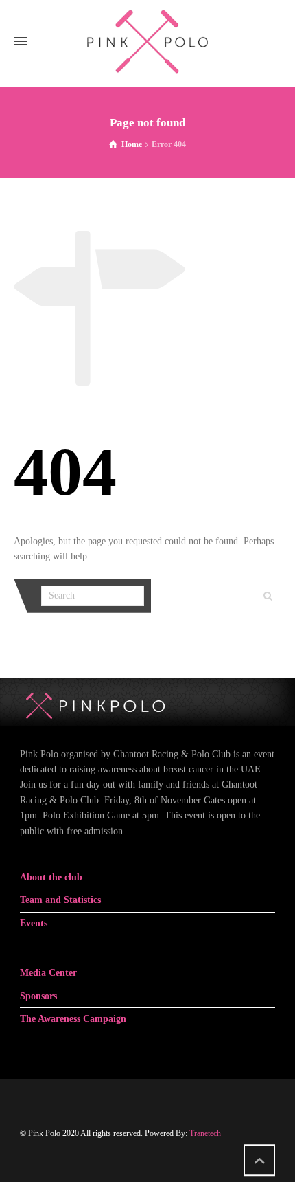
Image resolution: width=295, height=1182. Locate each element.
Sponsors (38, 996)
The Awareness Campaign (73, 1019)
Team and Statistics (60, 900)
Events (33, 923)
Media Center (48, 973)
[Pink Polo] (147, 41)
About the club (51, 877)
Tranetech (205, 1133)
